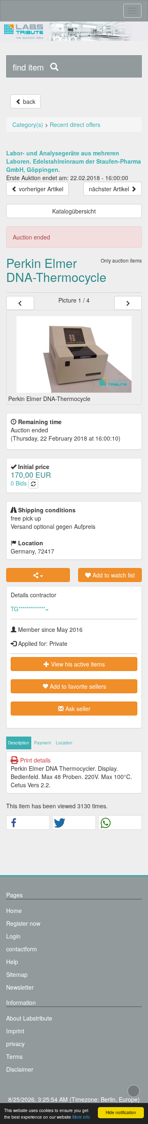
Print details (34, 760)
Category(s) (27, 124)
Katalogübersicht (74, 211)
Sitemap (17, 974)
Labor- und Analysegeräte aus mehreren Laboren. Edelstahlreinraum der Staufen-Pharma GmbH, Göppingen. (73, 161)
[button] (28, 823)
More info (81, 1117)
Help (12, 961)
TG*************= (30, 609)
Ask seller (77, 708)
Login (13, 936)
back (28, 101)
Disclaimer (19, 1069)
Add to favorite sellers (77, 686)
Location (64, 743)
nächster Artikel (110, 189)
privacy (15, 1044)
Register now (23, 923)
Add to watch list (113, 575)
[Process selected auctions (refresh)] (33, 483)
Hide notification (121, 1112)
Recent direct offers (75, 124)
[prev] (20, 303)
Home (14, 910)
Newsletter (20, 987)
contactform (21, 949)
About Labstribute (29, 1018)
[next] (128, 303)
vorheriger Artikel (40, 189)
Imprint (15, 1031)
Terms (14, 1056)
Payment (42, 743)
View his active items (77, 664)
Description (18, 743)
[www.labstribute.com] (74, 31)
